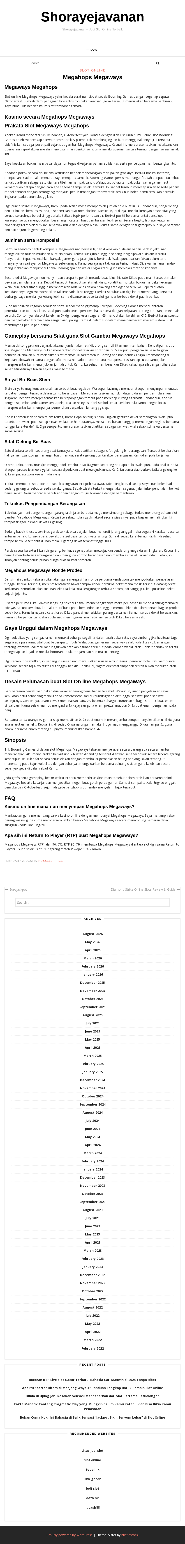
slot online (92, 1460)
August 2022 (93, 1307)
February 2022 (92, 1348)
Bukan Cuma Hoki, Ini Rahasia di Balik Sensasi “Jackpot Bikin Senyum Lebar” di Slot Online (92, 1417)
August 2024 (93, 1112)
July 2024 (92, 1120)
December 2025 (92, 982)
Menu (94, 50)
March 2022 (92, 1340)
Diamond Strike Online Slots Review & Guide (143, 889)
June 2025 (92, 1031)
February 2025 (92, 1064)
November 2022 (92, 1283)
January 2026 (92, 974)
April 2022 (92, 1332)
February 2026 (92, 966)
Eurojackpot (18, 889)
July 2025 (92, 1023)
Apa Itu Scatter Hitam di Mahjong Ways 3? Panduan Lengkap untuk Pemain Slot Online (92, 1388)
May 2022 (92, 1323)
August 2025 (93, 1015)
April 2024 (92, 1145)
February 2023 (92, 1258)
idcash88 (93, 1507)
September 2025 (92, 1007)
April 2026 (92, 950)
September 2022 (92, 1299)
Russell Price (50, 860)
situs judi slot (92, 1450)
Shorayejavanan (92, 16)
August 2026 (93, 934)
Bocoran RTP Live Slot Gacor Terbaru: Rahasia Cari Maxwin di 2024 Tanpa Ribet (92, 1380)
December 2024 (92, 1080)
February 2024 (92, 1161)
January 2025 (92, 1072)
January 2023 (92, 1267)
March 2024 (92, 1153)
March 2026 (92, 958)
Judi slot (92, 1488)
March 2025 (92, 1055)
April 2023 (92, 1242)
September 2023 (92, 1202)
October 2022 (92, 1291)
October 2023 (92, 1193)
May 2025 (92, 1039)
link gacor (92, 1479)
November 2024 (92, 1088)
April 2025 (92, 1047)
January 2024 (92, 1169)
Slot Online (93, 70)
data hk (92, 1498)
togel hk (92, 1469)
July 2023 (92, 1218)
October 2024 (92, 1096)
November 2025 (92, 991)
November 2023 (92, 1185)
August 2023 (93, 1210)
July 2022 (92, 1315)
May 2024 (92, 1137)
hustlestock (129, 1535)
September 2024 (92, 1104)
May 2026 (92, 942)
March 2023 (92, 1250)
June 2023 (92, 1226)
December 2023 (92, 1177)
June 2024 (92, 1129)
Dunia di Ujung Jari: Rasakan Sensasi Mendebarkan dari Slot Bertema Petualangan (93, 1396)
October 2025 (92, 999)
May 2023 (92, 1234)
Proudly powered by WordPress (69, 1535)
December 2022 (92, 1275)
